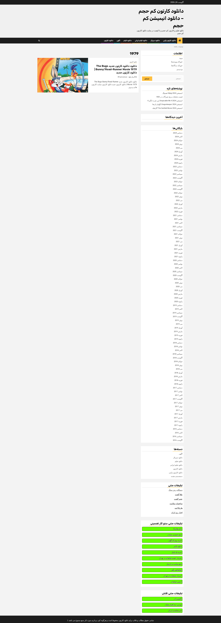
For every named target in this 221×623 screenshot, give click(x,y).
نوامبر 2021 (178, 219)
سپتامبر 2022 (177, 185)
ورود (180, 58)
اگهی (118, 41)
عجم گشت (178, 499)
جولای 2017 (178, 403)
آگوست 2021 (177, 230)
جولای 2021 (178, 234)
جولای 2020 (178, 279)
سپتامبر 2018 (177, 354)
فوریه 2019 (178, 335)
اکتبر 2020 (178, 268)
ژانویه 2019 (178, 339)
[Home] (180, 40)
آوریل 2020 (178, 290)
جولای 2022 (178, 193)
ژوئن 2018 (178, 365)
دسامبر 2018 (177, 343)
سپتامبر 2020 (177, 272)
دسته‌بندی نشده (176, 476)
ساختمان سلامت (176, 504)
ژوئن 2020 (178, 283)
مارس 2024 (178, 155)
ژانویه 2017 (178, 425)
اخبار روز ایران (176, 512)
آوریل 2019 (178, 328)
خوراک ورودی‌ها (176, 62)
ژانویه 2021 (178, 257)
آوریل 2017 (178, 414)
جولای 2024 (178, 140)
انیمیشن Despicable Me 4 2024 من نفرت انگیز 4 (164, 101)
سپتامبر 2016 (177, 436)
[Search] (39, 40)
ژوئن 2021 (178, 238)
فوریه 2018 (178, 380)
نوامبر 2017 (178, 391)
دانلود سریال (155, 41)
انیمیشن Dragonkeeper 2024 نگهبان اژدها (167, 104)
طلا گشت (178, 495)
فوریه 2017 (178, 421)
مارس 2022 (178, 208)
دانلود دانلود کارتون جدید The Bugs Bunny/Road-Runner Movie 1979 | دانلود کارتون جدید (115, 69)
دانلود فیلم (128, 41)
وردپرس (179, 69)
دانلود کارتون (108, 41)
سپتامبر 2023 (177, 174)
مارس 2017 (178, 418)
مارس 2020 (178, 294)
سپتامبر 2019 (177, 313)
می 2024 (179, 148)
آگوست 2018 (177, 358)
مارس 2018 (178, 376)
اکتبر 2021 (178, 223)
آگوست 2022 (177, 189)
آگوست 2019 (177, 316)
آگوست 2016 (177, 440)
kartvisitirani (123, 77)
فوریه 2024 (178, 159)
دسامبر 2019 (177, 305)
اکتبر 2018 (178, 350)
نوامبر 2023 (178, 170)
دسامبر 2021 (177, 215)
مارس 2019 (178, 331)
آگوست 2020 (177, 275)
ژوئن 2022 (178, 197)
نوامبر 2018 (178, 346)
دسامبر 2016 (177, 429)
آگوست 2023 (177, 178)
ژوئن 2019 (178, 320)
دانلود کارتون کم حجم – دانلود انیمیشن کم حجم (161, 18)
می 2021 (179, 242)
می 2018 (179, 369)
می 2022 (179, 200)
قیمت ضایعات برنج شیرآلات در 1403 (169, 97)
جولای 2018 (178, 361)
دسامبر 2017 (177, 388)
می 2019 (179, 324)
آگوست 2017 (177, 399)
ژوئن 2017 (178, 406)
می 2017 (179, 410)
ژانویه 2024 (178, 163)
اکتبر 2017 (178, 395)
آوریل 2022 (178, 204)
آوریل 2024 (178, 152)
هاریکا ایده (178, 508)
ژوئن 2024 (178, 144)
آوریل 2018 (178, 373)
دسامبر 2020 (177, 260)
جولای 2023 (178, 182)
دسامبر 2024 (177, 133)
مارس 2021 (178, 249)
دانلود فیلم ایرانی (141, 41)
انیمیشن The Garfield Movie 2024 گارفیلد (167, 108)
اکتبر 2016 (178, 433)
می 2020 (179, 286)
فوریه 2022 (178, 212)
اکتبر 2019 (178, 309)
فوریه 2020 (178, 298)
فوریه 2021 (178, 253)
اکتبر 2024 (178, 137)
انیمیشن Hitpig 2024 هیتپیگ (172, 93)
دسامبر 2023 (177, 167)
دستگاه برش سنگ (175, 490)
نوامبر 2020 (178, 264)
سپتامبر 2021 (177, 227)
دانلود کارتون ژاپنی (169, 41)
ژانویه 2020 (178, 301)
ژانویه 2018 (178, 384)
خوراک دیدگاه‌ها (176, 66)
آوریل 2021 (178, 245)
